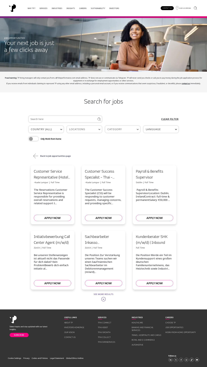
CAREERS (83, 8)
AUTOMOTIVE (137, 345)
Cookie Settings (14, 358)
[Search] (195, 8)
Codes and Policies (40, 358)
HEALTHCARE (137, 322)
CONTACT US (167, 8)
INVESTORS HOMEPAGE (74, 327)
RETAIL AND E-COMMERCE (143, 340)
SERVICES (43, 8)
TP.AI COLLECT (104, 337)
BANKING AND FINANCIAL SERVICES (142, 328)
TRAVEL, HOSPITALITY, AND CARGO (146, 335)
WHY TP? (31, 8)
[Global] (12, 8)
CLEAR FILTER (170, 119)
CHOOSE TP (170, 322)
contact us (186, 83)
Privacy (26, 358)
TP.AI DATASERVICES (106, 342)
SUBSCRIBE (19, 335)
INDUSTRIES (57, 8)
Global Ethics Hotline (75, 358)
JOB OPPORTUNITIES (174, 327)
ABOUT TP (68, 322)
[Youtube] (197, 360)
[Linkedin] (170, 360)
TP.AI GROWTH (104, 332)
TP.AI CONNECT (104, 322)
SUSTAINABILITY (98, 8)
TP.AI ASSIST (103, 327)
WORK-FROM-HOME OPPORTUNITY (180, 332)
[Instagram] (186, 360)
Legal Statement (57, 358)
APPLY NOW (52, 218)
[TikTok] (192, 360)
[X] (176, 360)
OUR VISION (69, 332)
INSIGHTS (70, 8)
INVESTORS (114, 8)
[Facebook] (181, 360)
